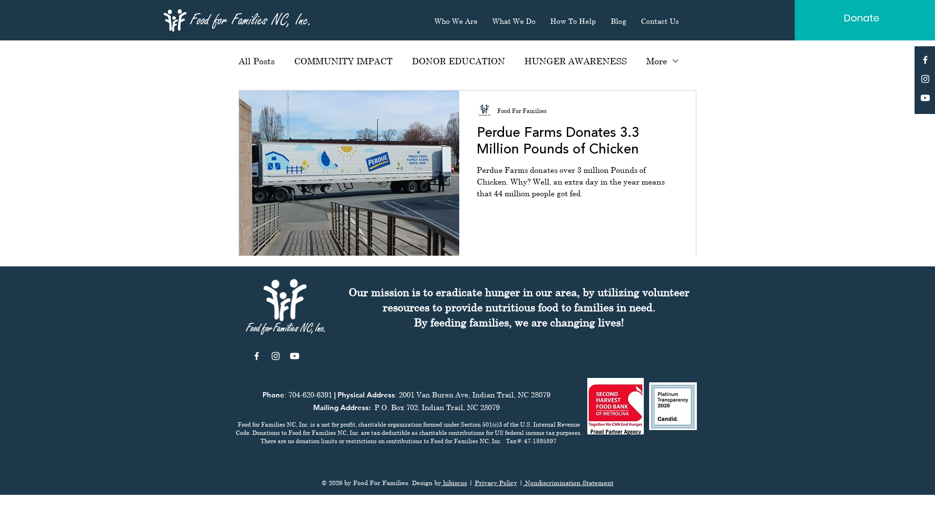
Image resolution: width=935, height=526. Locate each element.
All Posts (257, 61)
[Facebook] (925, 60)
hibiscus (454, 483)
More (656, 61)
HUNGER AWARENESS (575, 61)
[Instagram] (925, 79)
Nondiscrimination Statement (568, 483)
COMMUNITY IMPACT (343, 61)
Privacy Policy (496, 483)
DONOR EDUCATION (458, 61)
